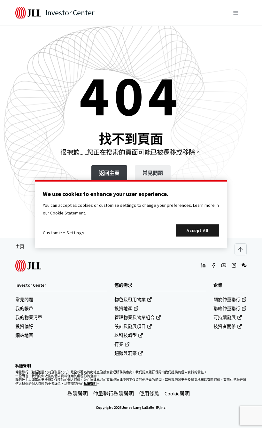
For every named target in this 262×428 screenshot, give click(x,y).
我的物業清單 (28, 317)
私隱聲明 (77, 393)
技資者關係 (224, 326)
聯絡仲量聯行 (226, 308)
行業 (118, 344)
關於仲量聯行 (226, 299)
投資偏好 (24, 326)
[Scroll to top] (241, 249)
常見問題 (24, 299)
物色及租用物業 (130, 299)
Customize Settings (64, 233)
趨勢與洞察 (125, 353)
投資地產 (123, 308)
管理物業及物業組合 (134, 317)
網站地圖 (24, 335)
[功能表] (236, 13)
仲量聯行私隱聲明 (113, 393)
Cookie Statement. (68, 213)
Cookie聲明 (177, 393)
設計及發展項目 (130, 326)
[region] (131, 214)
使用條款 (149, 393)
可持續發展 (224, 317)
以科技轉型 (125, 335)
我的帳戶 (24, 308)
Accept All (198, 230)
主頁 (19, 246)
